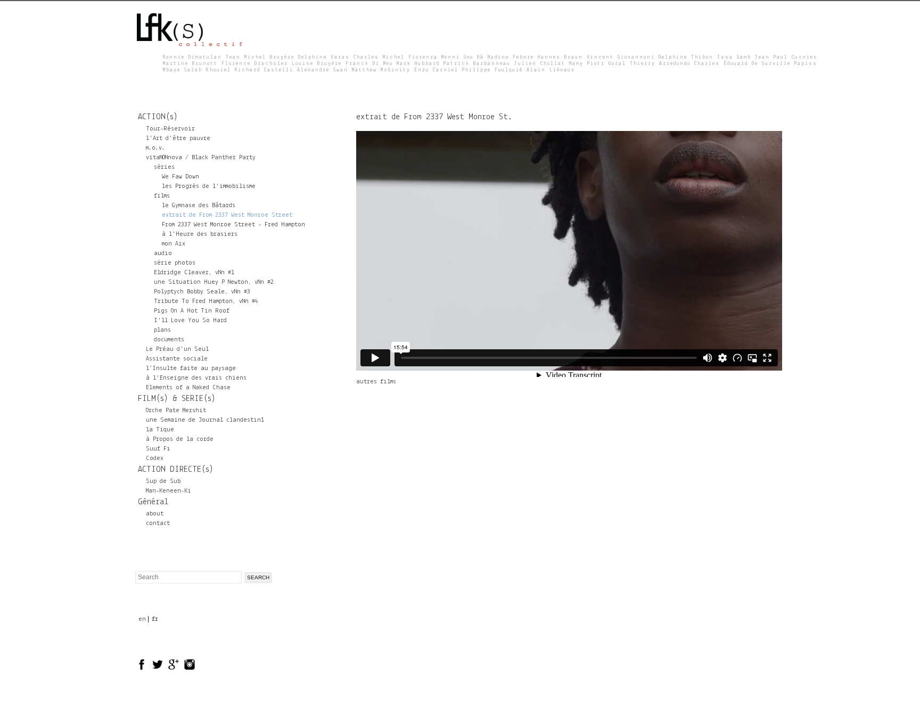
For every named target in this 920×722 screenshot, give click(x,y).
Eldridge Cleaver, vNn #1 (194, 272)
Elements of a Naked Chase (188, 387)
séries (164, 167)
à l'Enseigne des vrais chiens (196, 378)
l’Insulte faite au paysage (191, 368)
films (162, 196)
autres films (376, 382)
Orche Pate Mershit (176, 410)
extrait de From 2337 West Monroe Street (227, 215)
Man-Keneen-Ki (168, 491)
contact (158, 523)
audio (163, 253)
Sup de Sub (163, 481)
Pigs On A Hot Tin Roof (191, 311)
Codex (154, 458)
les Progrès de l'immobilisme (209, 186)
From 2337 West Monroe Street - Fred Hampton (233, 224)
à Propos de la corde (179, 439)
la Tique (160, 429)
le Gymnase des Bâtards (198, 205)
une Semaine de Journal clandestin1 (205, 420)
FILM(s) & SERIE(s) (177, 399)
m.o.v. (155, 148)
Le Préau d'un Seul (177, 349)
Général (153, 502)
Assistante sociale (177, 359)
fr (155, 619)
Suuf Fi (158, 449)
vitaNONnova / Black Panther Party (201, 157)
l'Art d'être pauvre (178, 138)
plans (162, 330)
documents (169, 340)
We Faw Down (180, 177)
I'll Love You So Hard (190, 320)
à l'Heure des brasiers (199, 234)
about (154, 514)
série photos (174, 263)
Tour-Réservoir (170, 129)
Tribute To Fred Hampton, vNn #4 (206, 301)
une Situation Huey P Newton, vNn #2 (214, 282)
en (142, 619)
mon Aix (173, 244)
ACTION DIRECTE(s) (175, 469)
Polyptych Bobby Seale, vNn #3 (202, 292)
